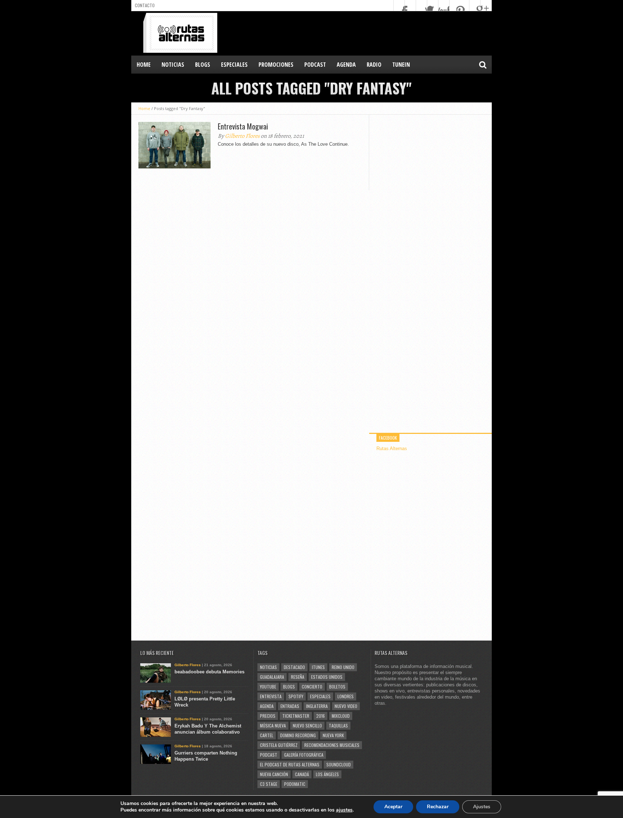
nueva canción (274, 774)
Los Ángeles (327, 774)
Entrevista (271, 696)
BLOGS (202, 65)
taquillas (338, 725)
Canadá (302, 774)
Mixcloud (341, 716)
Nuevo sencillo (307, 725)
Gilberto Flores (242, 136)
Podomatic (294, 784)
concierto (312, 686)
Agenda (267, 706)
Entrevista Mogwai (243, 126)
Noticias (268, 667)
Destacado (294, 667)
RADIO (374, 65)
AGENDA (346, 65)
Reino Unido (343, 667)
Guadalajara (272, 677)
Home (144, 65)
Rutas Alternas (391, 448)
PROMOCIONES (276, 65)
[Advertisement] (360, 33)
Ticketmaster (295, 716)
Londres (345, 696)
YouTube (268, 686)
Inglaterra (317, 706)
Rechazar (438, 806)
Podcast (268, 755)
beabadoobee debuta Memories (209, 671)
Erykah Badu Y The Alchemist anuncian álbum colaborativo (207, 729)
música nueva (273, 725)
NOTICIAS (173, 65)
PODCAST (315, 65)
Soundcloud (338, 764)
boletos (337, 686)
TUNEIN (401, 65)
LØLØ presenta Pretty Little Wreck (204, 702)
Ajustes (481, 806)
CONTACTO (145, 5)
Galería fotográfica (303, 755)
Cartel (266, 735)
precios (267, 716)
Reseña (297, 677)
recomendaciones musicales (331, 745)
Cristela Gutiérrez (278, 745)
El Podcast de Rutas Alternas (289, 764)
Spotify (295, 696)
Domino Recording (298, 735)
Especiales (320, 696)
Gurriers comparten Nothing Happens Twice (205, 756)
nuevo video (346, 706)
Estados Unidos (327, 677)
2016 (320, 716)
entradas (289, 706)
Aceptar (393, 806)
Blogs (289, 686)
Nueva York (333, 735)
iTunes (318, 667)
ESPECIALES (234, 65)
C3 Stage (268, 784)
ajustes (344, 810)
